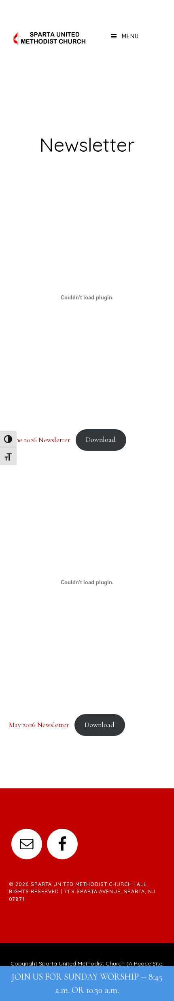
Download (101, 439)
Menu (130, 36)
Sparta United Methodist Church (50, 38)
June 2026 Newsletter (39, 439)
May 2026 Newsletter (39, 725)
